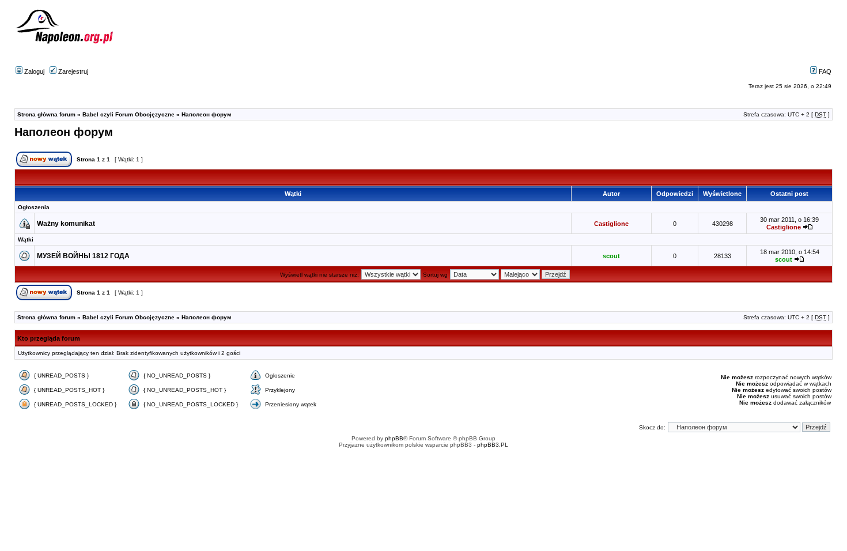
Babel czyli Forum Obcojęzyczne (128, 114)
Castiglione (611, 223)
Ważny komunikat (66, 224)
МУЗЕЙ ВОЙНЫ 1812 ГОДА (83, 256)
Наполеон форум (206, 114)
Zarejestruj (72, 71)
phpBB (394, 438)
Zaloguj (33, 71)
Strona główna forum (46, 114)
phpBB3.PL (492, 444)
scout (611, 255)
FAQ (824, 71)
